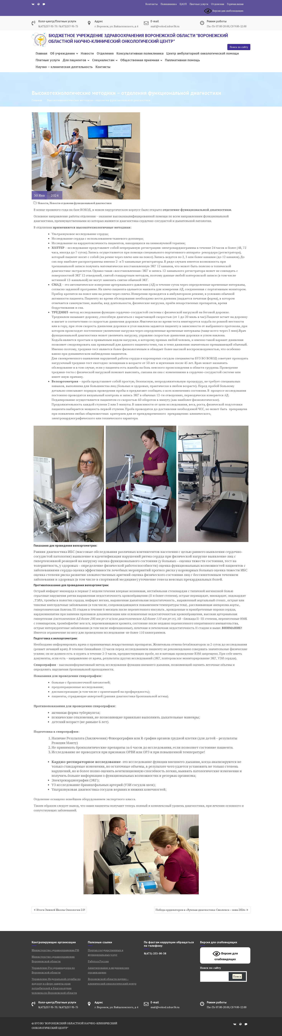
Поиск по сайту (239, 47)
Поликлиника (169, 4)
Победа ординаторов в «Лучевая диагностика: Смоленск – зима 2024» (201, 910)
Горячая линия (235, 4)
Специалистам (103, 60)
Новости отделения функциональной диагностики (80, 203)
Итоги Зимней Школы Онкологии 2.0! (60, 910)
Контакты (151, 4)
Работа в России (98, 961)
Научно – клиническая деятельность (64, 67)
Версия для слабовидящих (226, 956)
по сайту (210, 968)
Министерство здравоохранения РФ (55, 950)
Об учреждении (62, 53)
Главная (41, 53)
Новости (87, 53)
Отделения (217, 4)
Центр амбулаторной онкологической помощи (202, 53)
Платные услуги (199, 4)
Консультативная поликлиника (139, 53)
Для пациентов (74, 60)
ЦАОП (183, 4)
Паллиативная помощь (182, 60)
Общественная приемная (139, 60)
